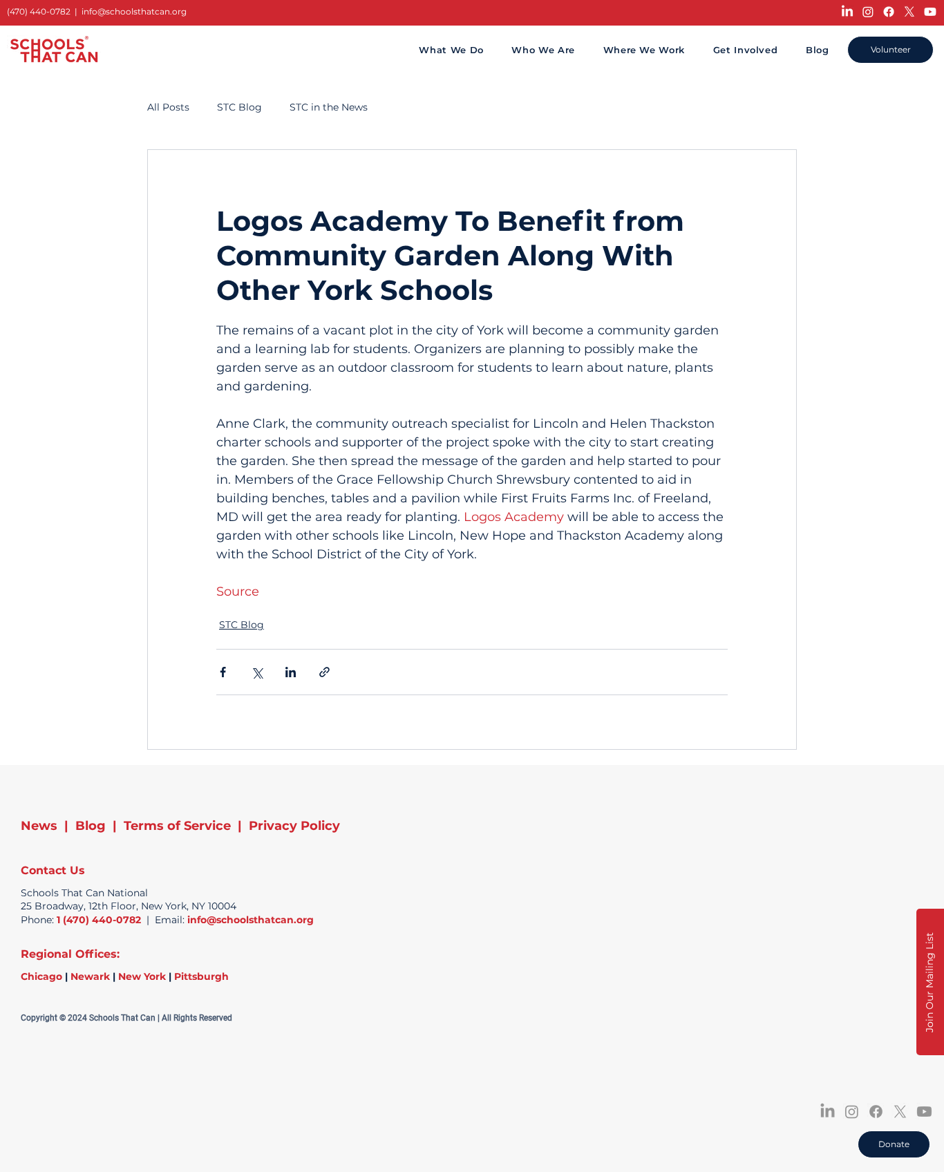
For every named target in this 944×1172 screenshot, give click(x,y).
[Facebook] (889, 12)
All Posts (168, 107)
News (39, 825)
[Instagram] (868, 12)
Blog (90, 825)
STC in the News (329, 107)
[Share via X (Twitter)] (256, 672)
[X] (909, 12)
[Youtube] (930, 12)
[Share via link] (324, 672)
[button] (930, 982)
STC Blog (239, 107)
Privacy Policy (294, 825)
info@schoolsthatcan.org (134, 11)
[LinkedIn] (847, 12)
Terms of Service (177, 825)
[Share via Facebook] (222, 672)
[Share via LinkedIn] (290, 672)
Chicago (41, 976)
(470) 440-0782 (38, 11)
